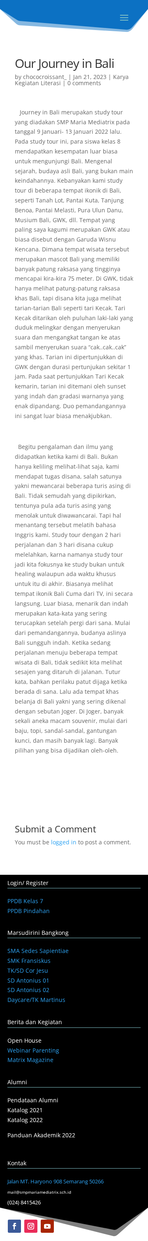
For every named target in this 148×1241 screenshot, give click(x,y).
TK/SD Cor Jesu (27, 970)
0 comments (84, 83)
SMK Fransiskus (29, 960)
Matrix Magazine (30, 1060)
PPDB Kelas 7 (25, 901)
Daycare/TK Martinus (36, 1000)
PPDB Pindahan (28, 911)
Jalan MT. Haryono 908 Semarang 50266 (55, 1181)
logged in (63, 842)
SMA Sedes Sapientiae (38, 951)
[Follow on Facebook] (14, 1226)
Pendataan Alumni (32, 1100)
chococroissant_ (45, 77)
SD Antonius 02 (28, 990)
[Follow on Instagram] (30, 1226)
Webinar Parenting (33, 1050)
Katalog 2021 (25, 1110)
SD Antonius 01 (28, 980)
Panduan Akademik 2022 (41, 1135)
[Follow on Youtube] (47, 1226)
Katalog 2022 (25, 1120)
